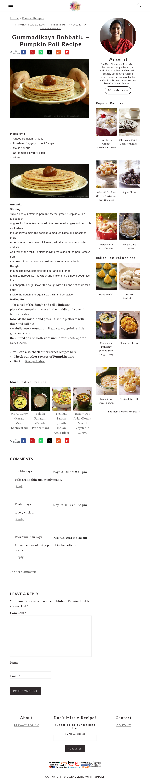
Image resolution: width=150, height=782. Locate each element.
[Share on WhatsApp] (42, 52)
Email (15, 676)
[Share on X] (51, 52)
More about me (118, 90)
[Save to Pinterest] (33, 52)
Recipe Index (35, 361)
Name (15, 662)
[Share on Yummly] (59, 52)
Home (14, 18)
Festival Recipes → (129, 411)
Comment (18, 613)
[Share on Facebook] (24, 52)
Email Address (75, 734)
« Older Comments (23, 572)
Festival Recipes (33, 18)
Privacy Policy (26, 725)
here (73, 352)
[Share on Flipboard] (68, 52)
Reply (20, 486)
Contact (123, 725)
